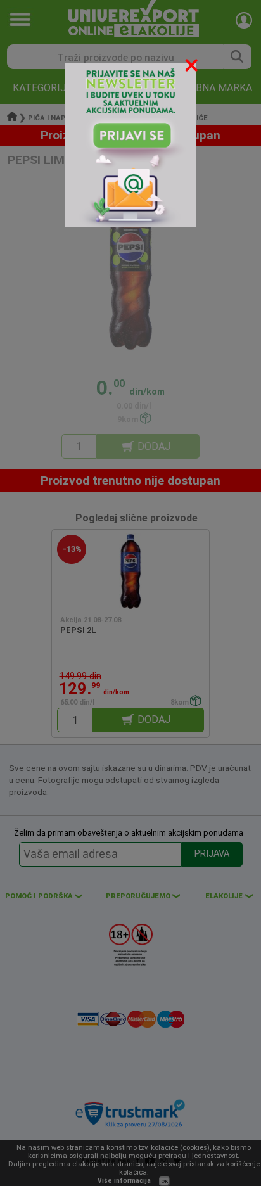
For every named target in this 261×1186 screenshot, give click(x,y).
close (192, 67)
